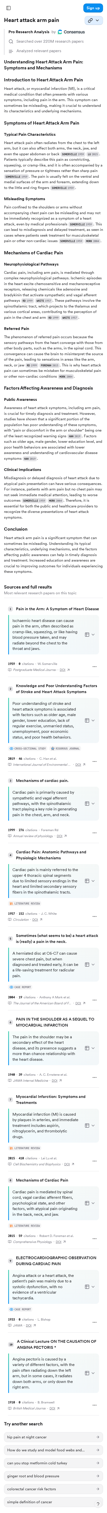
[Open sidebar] (8, 7)
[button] (93, 7)
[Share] (94, 20)
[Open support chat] (98, 1504)
